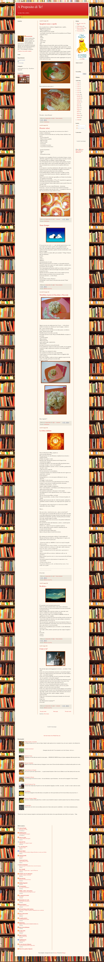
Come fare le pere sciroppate (24, 834)
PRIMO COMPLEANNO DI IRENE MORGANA (28, 924)
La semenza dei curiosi (24, 895)
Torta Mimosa (27, 791)
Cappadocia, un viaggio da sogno (25, 843)
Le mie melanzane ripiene (24, 919)
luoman (55, 952)
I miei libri (19, 17)
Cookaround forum (23, 860)
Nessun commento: (59, 118)
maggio (78, 109)
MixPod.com (78, 152)
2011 (78, 94)
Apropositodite (29, 36)
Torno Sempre (44, 225)
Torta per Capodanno (29, 763)
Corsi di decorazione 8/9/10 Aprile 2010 (27, 945)
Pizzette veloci (45, 128)
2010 (78, 119)
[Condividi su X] (43, 120)
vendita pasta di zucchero (24, 905)
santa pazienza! (22, 941)
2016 (78, 84)
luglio (78, 105)
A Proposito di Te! (30, 6)
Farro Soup (21, 896)
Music (77, 151)
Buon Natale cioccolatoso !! (24, 901)
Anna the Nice (22, 842)
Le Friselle (21, 856)
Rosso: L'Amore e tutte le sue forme (81, 28)
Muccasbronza (22, 878)
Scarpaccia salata (22, 847)
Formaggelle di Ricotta (29, 777)
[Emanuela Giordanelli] (18, 61)
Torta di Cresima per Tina (30, 784)
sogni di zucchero (23, 935)
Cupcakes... (21, 914)
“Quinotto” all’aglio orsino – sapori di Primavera (28, 870)
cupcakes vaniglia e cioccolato (25, 875)
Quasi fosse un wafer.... (23, 829)
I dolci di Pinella (22, 828)
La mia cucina (22, 930)
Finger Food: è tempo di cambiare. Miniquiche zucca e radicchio (31, 910)
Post (78, 125)
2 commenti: (58, 219)
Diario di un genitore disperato (25, 949)
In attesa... (43, 586)
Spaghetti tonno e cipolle (48, 24)
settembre (79, 102)
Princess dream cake (23, 936)
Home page (55, 711)
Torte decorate (80, 30)
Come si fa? (44, 649)
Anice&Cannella (22, 855)
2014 (78, 88)
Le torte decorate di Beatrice (25, 944)
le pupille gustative (23, 918)
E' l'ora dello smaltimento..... (24, 887)
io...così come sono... (23, 846)
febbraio (79, 115)
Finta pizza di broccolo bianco (25, 879)
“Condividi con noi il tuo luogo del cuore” (27, 892)
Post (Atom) (46, 713)
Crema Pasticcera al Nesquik (30, 770)
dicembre (79, 96)
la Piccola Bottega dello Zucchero (26, 909)
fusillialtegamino (22, 833)
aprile (78, 111)
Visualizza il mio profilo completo (24, 51)
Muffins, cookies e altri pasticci (25, 891)
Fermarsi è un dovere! (29, 748)
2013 (78, 90)
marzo (78, 113)
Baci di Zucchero (22, 904)
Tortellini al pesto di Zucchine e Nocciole (54, 295)
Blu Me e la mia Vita (48, 288)
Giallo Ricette (46, 122)
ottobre (78, 100)
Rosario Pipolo (22, 851)
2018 (78, 83)
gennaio (78, 117)
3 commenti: (58, 705)
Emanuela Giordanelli (21, 60)
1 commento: (58, 422)
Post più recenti (43, 711)
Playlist (79, 151)
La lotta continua (45, 430)
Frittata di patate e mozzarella (31, 741)
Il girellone (21, 931)
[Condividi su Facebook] (45, 120)
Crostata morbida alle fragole (24, 838)
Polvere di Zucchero (23, 864)
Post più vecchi (68, 711)
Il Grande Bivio (28, 805)
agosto (78, 104)
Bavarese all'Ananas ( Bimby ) (31, 798)
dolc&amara (22, 922)
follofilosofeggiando (23, 883)
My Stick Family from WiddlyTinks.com (52, 735)
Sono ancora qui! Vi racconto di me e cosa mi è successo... (30, 865)
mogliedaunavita (22, 939)
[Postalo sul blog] (42, 120)
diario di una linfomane (24, 927)
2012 (78, 92)
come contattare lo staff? (24, 861)
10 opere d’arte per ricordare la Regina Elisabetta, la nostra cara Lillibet (32, 852)
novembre (79, 98)
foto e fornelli (22, 869)
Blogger (63, 952)
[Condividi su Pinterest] (46, 120)
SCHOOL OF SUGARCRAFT (25, 874)
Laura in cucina (22, 837)
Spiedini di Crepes (28, 756)
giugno (78, 107)
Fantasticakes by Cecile (24, 900)
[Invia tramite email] (41, 120)
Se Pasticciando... (23, 886)
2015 (78, 86)
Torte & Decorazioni (23, 913)
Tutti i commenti (80, 128)
